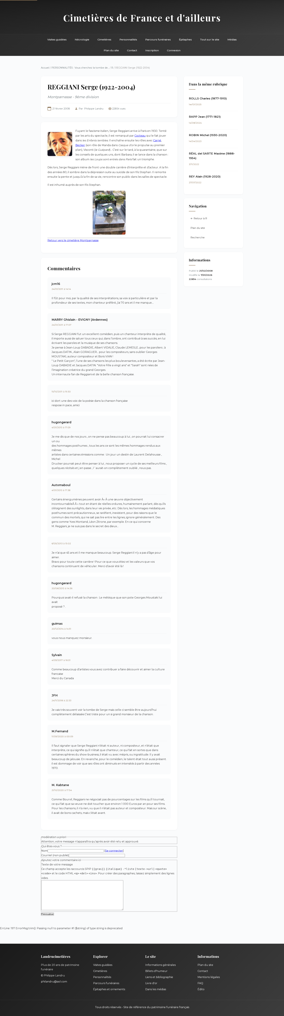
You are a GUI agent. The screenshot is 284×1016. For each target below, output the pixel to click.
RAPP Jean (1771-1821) (205, 116)
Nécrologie (82, 39)
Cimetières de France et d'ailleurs (142, 18)
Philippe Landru (93, 108)
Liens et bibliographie (159, 977)
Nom (44, 850)
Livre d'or (151, 983)
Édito (201, 989)
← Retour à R (198, 218)
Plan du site (111, 50)
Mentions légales (209, 977)
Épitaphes (185, 39)
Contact (132, 50)
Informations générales (160, 965)
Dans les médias (155, 989)
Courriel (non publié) (55, 855)
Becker (80, 145)
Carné (157, 140)
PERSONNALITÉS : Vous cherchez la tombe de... (80, 67)
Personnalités (128, 39)
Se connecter (114, 850)
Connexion (173, 50)
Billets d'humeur (156, 971)
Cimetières (104, 39)
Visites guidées (57, 39)
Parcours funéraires (158, 39)
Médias (232, 39)
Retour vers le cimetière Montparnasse (73, 240)
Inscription (152, 50)
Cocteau (140, 135)
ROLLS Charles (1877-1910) (208, 98)
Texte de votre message (57, 864)
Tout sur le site (209, 39)
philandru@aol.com (54, 981)
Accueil (45, 67)
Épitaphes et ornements (109, 989)
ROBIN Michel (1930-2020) (208, 135)
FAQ (200, 983)
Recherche (197, 237)
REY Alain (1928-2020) (205, 176)
